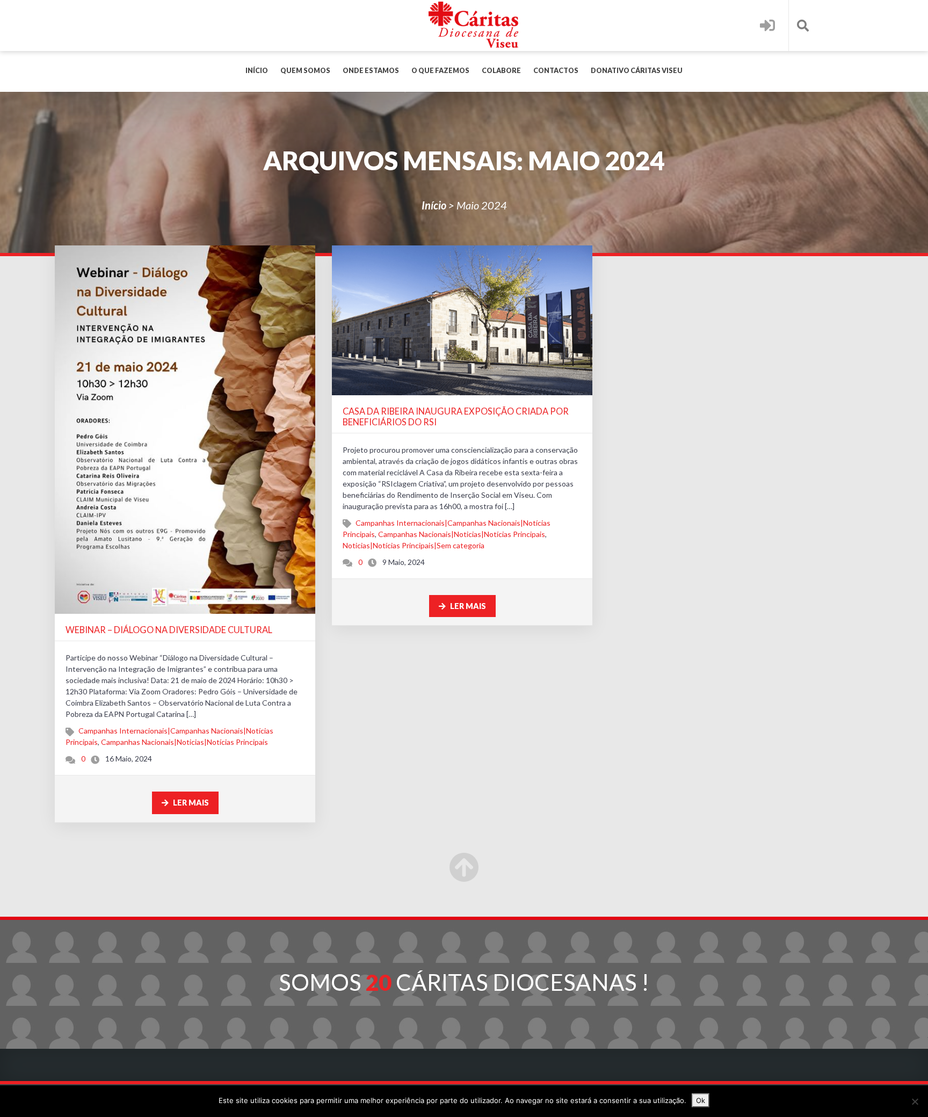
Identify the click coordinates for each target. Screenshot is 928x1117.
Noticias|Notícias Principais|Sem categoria (413, 545)
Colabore (501, 71)
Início (256, 71)
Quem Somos (305, 71)
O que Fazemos (440, 71)
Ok (700, 1100)
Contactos (555, 71)
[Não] (914, 1101)
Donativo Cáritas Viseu (637, 71)
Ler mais (190, 802)
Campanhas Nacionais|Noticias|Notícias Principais (184, 741)
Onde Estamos (371, 71)
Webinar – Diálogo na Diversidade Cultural (169, 630)
